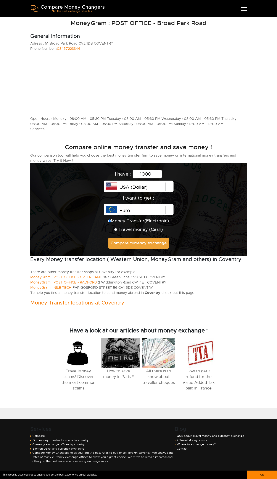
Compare (38, 436)
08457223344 (68, 48)
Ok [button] (262, 474)
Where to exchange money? (196, 444)
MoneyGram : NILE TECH (50, 287)
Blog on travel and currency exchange (58, 448)
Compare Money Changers (67, 10)
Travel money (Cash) (140, 229)
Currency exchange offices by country (58, 444)
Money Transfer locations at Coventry (77, 303)
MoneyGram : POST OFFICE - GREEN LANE (66, 277)
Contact (182, 448)
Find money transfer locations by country (60, 440)
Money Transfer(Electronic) (140, 221)
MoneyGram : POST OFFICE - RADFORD (63, 282)
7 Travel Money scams (192, 440)
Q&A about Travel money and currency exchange (210, 436)
